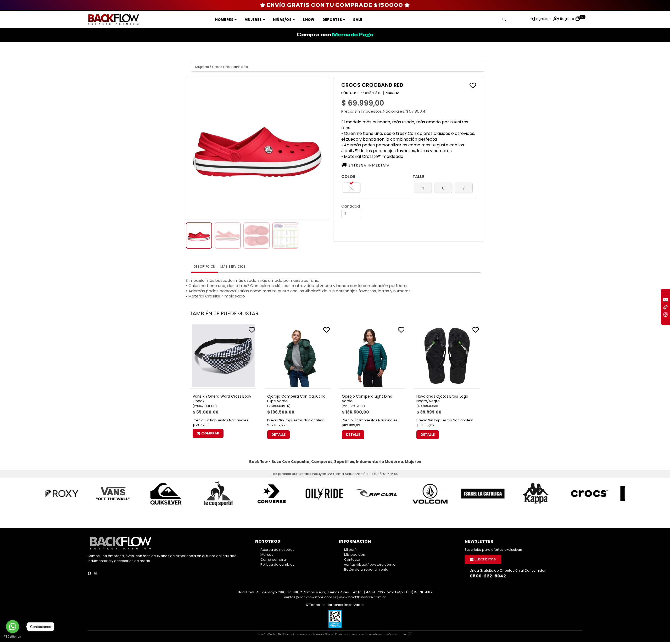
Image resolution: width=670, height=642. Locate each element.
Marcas (266, 554)
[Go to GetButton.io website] (12, 636)
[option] (71, 493)
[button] (504, 18)
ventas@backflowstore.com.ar (370, 564)
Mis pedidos (354, 554)
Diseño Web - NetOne (273, 634)
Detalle (278, 434)
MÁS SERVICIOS (232, 266)
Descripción (204, 266)
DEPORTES (332, 19)
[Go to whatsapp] (12, 626)
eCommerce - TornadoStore (312, 634)
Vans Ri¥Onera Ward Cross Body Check (222, 399)
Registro (566, 18)
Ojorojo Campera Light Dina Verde (367, 399)
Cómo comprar (273, 559)
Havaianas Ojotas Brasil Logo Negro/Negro (442, 399)
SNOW (308, 19)
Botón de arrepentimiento (366, 569)
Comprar (210, 433)
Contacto (352, 559)
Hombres (224, 19)
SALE (357, 19)
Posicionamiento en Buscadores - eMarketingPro (371, 634)
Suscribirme (484, 559)
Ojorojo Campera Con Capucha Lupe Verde (296, 399)
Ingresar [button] (542, 18)
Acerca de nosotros (277, 549)
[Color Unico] (351, 187)
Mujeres (253, 19)
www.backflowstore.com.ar (362, 597)
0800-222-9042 (488, 576)
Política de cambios (277, 564)
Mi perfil (350, 549)
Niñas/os (282, 19)
